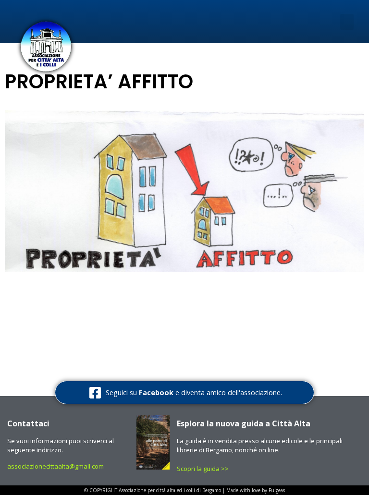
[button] (347, 22)
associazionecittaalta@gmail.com (55, 466)
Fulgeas (277, 490)
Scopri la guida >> (203, 468)
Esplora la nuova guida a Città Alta (243, 423)
